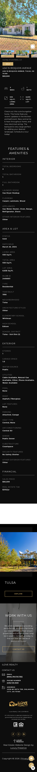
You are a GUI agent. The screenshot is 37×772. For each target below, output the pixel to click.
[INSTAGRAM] (19, 734)
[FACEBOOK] (13, 734)
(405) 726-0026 (13, 683)
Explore (18, 594)
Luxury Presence (18, 748)
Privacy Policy (28, 759)
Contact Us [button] (18, 649)
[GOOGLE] (24, 734)
